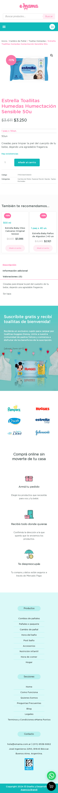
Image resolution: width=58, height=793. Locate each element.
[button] (3, 26)
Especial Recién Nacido (41, 179)
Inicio (4, 41)
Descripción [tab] (9, 265)
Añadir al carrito (27, 162)
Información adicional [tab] (15, 271)
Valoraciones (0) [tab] (12, 277)
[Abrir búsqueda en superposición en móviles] (29, 16)
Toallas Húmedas (37, 41)
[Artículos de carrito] (53, 27)
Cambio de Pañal (17, 41)
